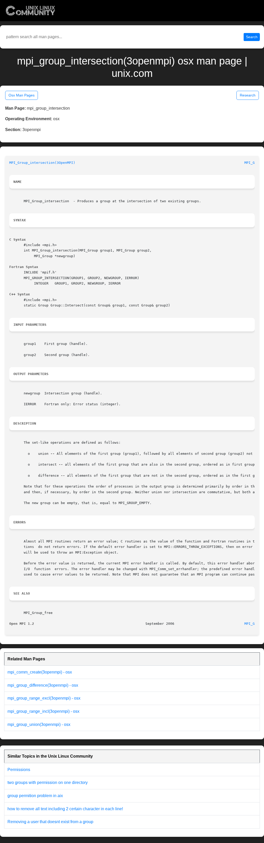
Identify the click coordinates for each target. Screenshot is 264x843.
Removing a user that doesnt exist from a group (50, 822)
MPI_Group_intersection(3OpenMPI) (42, 163)
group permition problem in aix (35, 795)
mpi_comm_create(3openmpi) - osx (39, 672)
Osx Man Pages (22, 95)
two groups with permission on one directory (47, 782)
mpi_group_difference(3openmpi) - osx (42, 685)
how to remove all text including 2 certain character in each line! (65, 809)
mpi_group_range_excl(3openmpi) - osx (43, 698)
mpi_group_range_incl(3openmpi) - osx (43, 711)
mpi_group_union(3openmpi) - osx (38, 724)
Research (247, 95)
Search (252, 37)
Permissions (18, 769)
